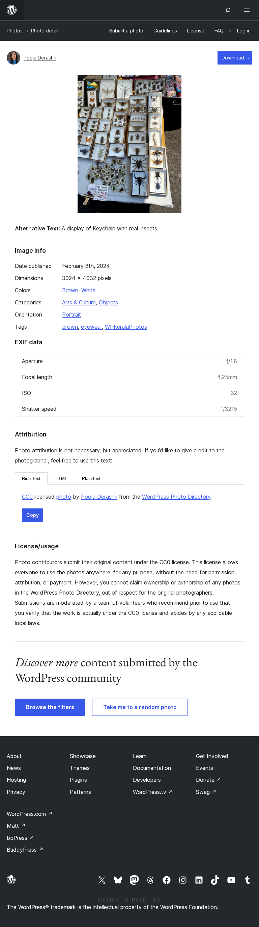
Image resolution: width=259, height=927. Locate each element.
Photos (15, 30)
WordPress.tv (153, 791)
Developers (147, 779)
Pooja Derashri (40, 57)
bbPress (20, 837)
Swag (206, 791)
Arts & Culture (79, 302)
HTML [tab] (61, 478)
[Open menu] (248, 10)
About (14, 756)
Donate (208, 779)
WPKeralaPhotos (126, 326)
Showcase (83, 756)
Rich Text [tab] (31, 478)
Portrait (71, 314)
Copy (32, 515)
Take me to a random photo (140, 707)
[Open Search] (228, 10)
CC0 (27, 496)
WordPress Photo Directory (176, 496)
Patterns (80, 791)
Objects (108, 302)
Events (204, 768)
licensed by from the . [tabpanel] (117, 496)
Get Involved (212, 756)
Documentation (152, 768)
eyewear (91, 326)
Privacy (16, 791)
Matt (16, 825)
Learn (140, 756)
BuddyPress (25, 849)
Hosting (16, 779)
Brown (70, 290)
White (88, 290)
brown (70, 326)
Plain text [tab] (91, 478)
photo (63, 496)
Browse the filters (50, 707)
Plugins (78, 779)
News (14, 768)
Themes (80, 768)
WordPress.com (30, 813)
